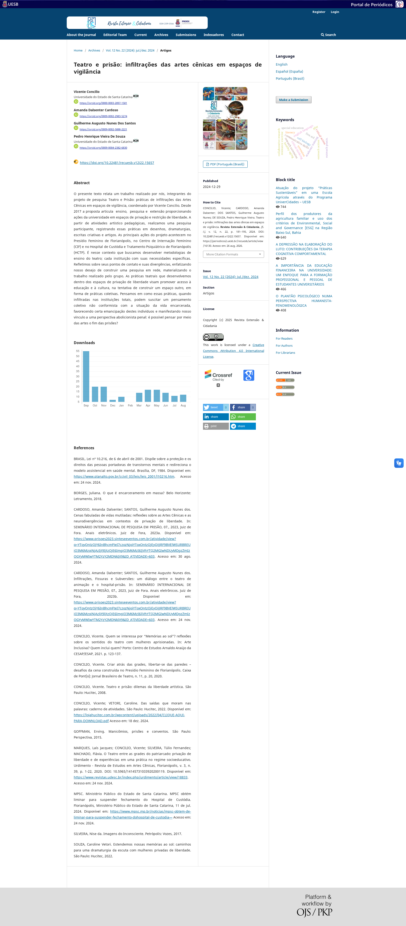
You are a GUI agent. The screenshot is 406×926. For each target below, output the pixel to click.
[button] (216, 407)
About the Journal (81, 34)
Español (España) (289, 71)
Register (318, 12)
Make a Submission (293, 100)
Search (330, 34)
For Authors (284, 345)
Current (140, 34)
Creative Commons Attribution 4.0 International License (233, 351)
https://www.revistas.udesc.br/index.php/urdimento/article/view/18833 (130, 777)
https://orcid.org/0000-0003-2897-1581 (103, 103)
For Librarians (285, 352)
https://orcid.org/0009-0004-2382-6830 (103, 147)
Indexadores (214, 34)
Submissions (186, 34)
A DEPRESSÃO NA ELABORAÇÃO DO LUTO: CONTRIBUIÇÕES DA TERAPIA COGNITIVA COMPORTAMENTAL (304, 249)
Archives (161, 34)
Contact (237, 34)
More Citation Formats (222, 254)
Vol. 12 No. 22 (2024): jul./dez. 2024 (130, 50)
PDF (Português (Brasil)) (227, 164)
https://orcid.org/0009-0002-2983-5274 (103, 116)
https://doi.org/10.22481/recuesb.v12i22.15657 (117, 162)
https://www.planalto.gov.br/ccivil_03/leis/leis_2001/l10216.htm (124, 476)
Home (78, 50)
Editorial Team (115, 34)
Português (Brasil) (290, 78)
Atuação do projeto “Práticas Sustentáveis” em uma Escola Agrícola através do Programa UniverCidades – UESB (304, 195)
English (282, 64)
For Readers (284, 338)
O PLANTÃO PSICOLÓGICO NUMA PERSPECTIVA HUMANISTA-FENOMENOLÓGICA (304, 301)
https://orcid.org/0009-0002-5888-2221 (103, 129)
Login (335, 12)
